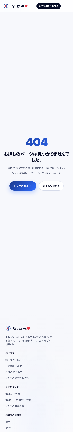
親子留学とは (12, 359)
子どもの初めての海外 (17, 378)
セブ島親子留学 (13, 366)
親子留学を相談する (48, 6)
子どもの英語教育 (14, 406)
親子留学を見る (51, 186)
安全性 (9, 427)
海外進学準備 (12, 393)
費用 (7, 421)
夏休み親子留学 (13, 372)
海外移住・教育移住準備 (18, 399)
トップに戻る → (23, 186)
